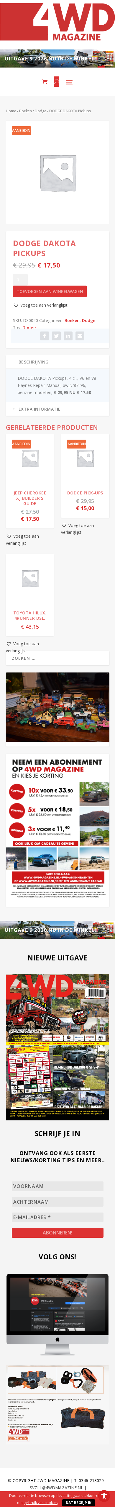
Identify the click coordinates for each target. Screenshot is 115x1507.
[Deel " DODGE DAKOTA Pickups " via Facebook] (44, 335)
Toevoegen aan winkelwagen (50, 291)
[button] (40, 305)
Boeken (25, 110)
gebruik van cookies (41, 1502)
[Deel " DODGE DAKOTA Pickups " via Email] (79, 335)
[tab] (57, 362)
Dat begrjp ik (78, 1502)
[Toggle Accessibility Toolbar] (104, 1496)
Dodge (40, 110)
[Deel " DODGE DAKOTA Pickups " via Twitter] (56, 335)
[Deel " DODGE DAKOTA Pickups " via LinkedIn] (68, 335)
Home (11, 110)
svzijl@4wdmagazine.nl (56, 1487)
